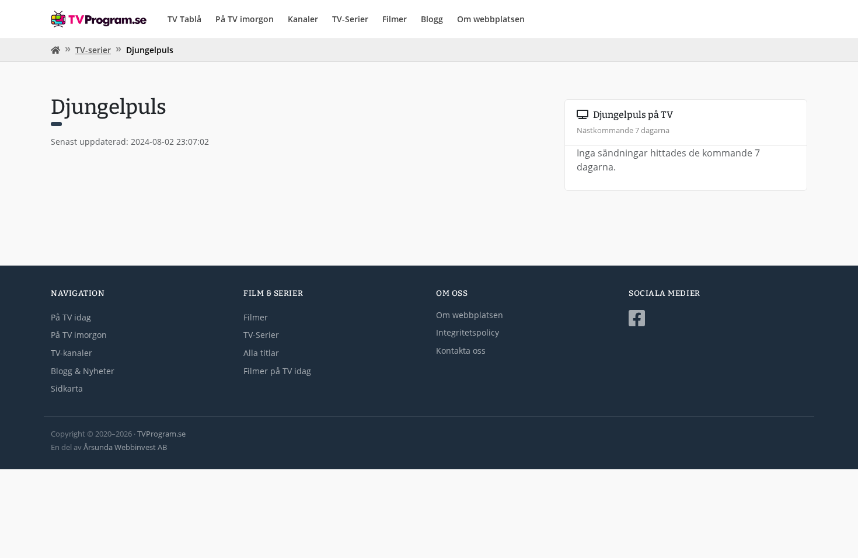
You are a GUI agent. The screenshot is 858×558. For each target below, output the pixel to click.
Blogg (432, 19)
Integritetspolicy (467, 332)
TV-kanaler (71, 352)
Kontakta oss (461, 350)
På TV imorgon (244, 19)
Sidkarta (67, 388)
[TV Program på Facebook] (718, 318)
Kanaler (303, 19)
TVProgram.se (161, 433)
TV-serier (93, 49)
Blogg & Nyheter (82, 370)
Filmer (394, 19)
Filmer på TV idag (277, 370)
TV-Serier (350, 19)
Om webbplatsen (491, 19)
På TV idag (71, 317)
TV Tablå (184, 19)
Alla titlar (261, 352)
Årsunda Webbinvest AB (125, 447)
